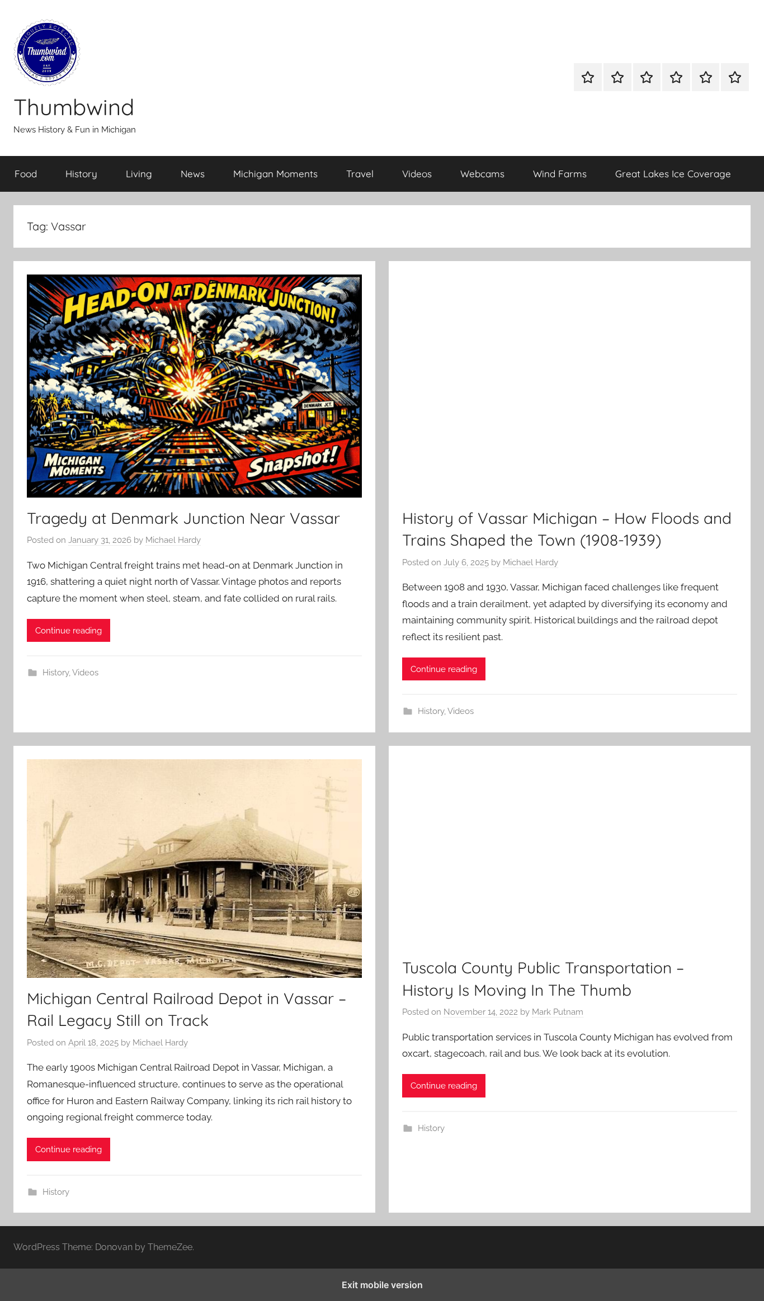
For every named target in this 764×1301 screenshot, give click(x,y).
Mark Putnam (557, 1012)
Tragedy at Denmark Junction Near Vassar (183, 518)
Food (26, 173)
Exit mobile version (382, 1284)
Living (139, 173)
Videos (417, 173)
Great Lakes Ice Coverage (673, 173)
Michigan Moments (275, 173)
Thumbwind (73, 107)
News (193, 173)
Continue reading (68, 631)
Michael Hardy (173, 540)
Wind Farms (560, 173)
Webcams (482, 173)
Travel (360, 173)
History (81, 173)
